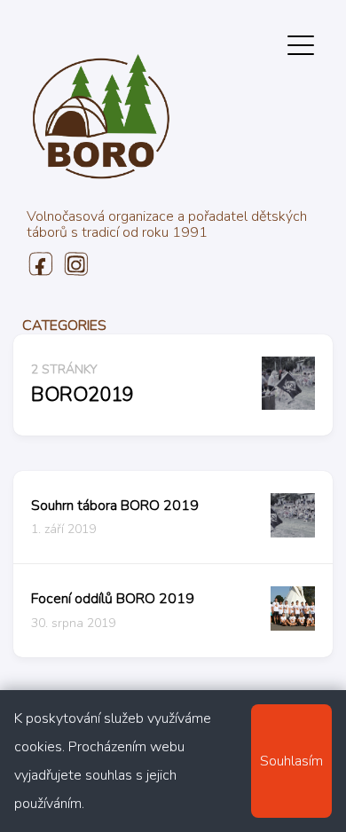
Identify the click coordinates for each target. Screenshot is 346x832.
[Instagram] (75, 272)
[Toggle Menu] (300, 44)
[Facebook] (40, 272)
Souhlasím (291, 761)
